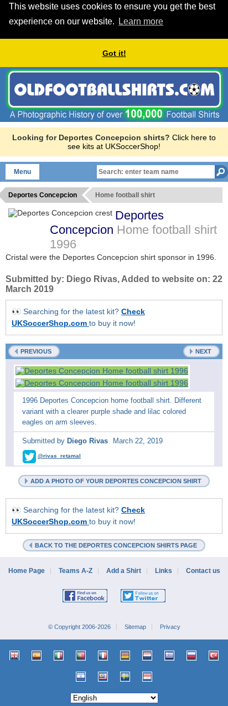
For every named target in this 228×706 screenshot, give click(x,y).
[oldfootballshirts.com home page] (114, 119)
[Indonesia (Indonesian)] (147, 677)
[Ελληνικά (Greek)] (169, 656)
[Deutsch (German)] (125, 656)
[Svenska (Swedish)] (125, 677)
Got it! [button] (114, 53)
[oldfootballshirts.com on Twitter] (143, 600)
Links (163, 571)
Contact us (203, 571)
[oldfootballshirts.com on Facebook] (85, 600)
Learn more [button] (140, 21)
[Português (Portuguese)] (81, 656)
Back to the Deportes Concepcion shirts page (116, 545)
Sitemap (135, 626)
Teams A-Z (75, 571)
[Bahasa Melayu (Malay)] (103, 677)
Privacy (170, 626)
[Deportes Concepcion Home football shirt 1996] (102, 371)
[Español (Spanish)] (37, 656)
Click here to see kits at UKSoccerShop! (142, 142)
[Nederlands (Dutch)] (147, 656)
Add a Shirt (123, 571)
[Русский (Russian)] (191, 656)
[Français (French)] (103, 656)
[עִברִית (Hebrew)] (81, 677)
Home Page (26, 571)
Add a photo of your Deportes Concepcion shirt (115, 481)
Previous (35, 351)
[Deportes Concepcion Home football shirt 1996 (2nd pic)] (102, 383)
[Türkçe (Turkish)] (214, 656)
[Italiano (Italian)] (59, 656)
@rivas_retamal (59, 456)
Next (203, 351)
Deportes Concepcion (107, 222)
